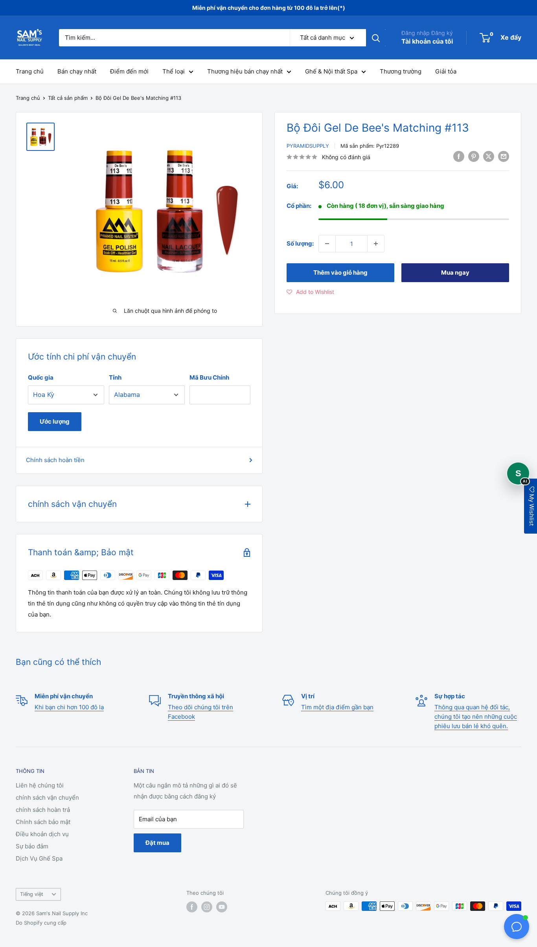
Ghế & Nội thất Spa (331, 71)
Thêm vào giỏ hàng (340, 272)
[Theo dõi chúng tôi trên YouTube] (221, 906)
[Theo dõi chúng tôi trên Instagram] (206, 906)
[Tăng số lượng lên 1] (376, 243)
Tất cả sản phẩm (68, 98)
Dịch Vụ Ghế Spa (39, 858)
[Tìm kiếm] (376, 37)
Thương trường (400, 71)
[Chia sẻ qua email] (503, 156)
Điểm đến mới (129, 71)
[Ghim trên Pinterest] (473, 156)
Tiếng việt (31, 894)
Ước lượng (55, 421)
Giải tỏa (445, 71)
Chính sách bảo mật (43, 822)
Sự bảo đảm (32, 846)
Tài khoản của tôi (427, 41)
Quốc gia (40, 377)
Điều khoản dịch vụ (42, 834)
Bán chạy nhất (76, 71)
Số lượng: (300, 243)
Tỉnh (115, 377)
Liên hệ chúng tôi (40, 785)
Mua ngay (455, 272)
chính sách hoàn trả (43, 809)
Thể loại (173, 71)
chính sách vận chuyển (47, 797)
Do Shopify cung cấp (41, 922)
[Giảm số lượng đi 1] (327, 243)
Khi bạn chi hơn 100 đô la (69, 707)
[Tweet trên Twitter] (488, 156)
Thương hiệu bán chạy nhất (245, 71)
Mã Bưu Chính (209, 377)
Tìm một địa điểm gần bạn (337, 707)
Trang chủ (30, 71)
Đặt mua (157, 842)
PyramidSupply (308, 146)
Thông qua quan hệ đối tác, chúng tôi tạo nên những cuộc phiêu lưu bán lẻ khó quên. (475, 716)
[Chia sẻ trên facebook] (458, 156)
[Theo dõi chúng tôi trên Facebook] (191, 906)
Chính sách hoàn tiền (55, 460)
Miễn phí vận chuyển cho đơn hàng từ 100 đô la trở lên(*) (268, 7)
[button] (310, 292)
